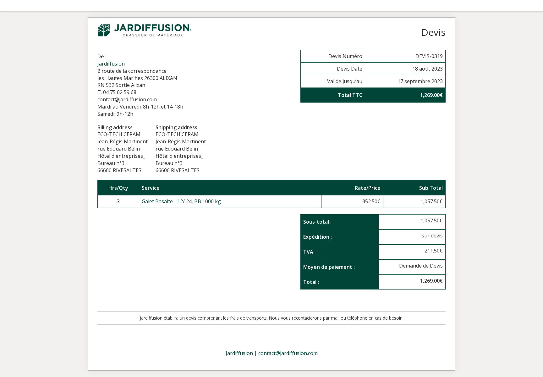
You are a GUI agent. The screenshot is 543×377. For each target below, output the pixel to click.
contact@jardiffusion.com (288, 353)
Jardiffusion (111, 63)
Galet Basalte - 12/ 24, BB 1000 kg (181, 201)
